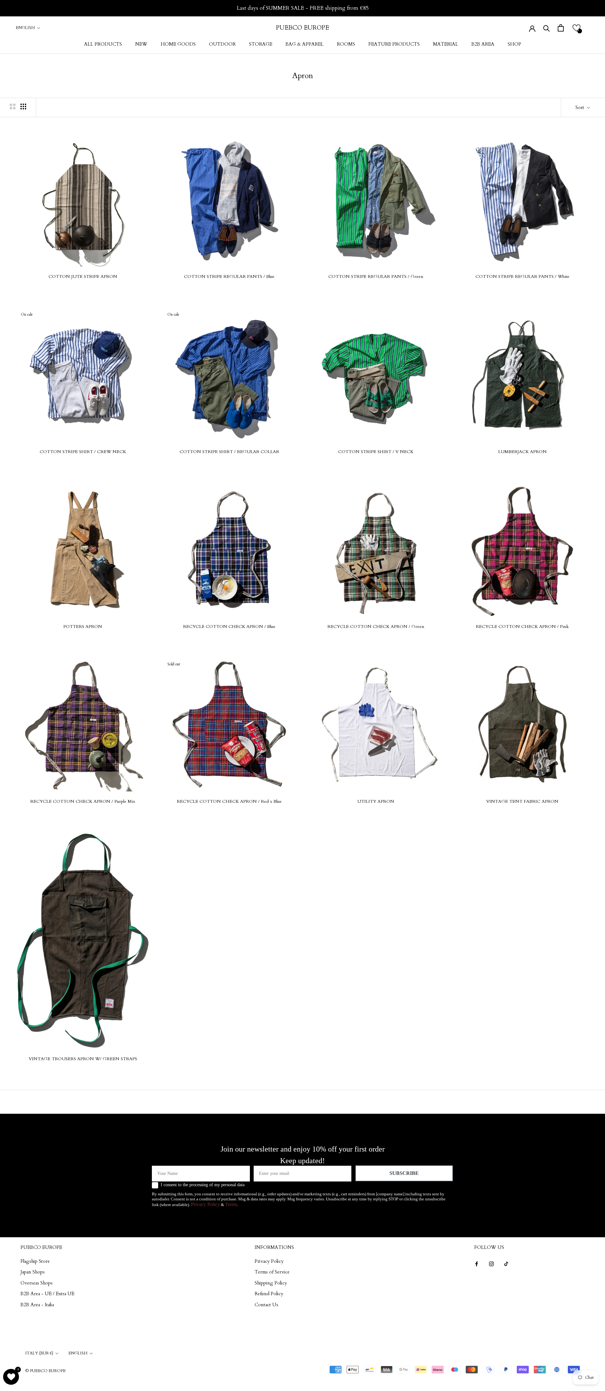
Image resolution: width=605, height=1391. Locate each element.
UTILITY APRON (375, 801)
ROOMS (346, 44)
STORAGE (260, 44)
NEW (141, 44)
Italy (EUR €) (39, 1353)
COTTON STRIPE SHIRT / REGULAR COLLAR (229, 452)
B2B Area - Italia (37, 1305)
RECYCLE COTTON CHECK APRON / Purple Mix (82, 801)
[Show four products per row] (23, 106)
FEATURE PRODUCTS (394, 44)
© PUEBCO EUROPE (45, 1371)
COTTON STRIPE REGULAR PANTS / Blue (229, 276)
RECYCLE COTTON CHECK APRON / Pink (522, 626)
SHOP (514, 44)
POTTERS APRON (82, 626)
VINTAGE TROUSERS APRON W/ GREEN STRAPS (83, 1059)
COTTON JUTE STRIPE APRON (83, 276)
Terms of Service (272, 1272)
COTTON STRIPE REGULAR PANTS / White (522, 276)
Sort (580, 107)
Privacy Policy (205, 1204)
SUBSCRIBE (404, 1173)
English (25, 28)
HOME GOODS (178, 44)
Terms (231, 1204)
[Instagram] (491, 1263)
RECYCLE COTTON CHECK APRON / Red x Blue (229, 801)
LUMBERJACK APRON (522, 452)
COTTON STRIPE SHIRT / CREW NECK (83, 452)
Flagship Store (35, 1261)
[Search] (546, 28)
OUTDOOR (222, 44)
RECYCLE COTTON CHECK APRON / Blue (229, 626)
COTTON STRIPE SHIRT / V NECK (375, 452)
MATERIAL (445, 44)
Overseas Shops (36, 1283)
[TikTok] (506, 1263)
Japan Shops (32, 1272)
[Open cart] (561, 28)
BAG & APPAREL (304, 44)
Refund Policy (269, 1293)
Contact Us (266, 1305)
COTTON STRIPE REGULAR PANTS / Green (375, 276)
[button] (576, 28)
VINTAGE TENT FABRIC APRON (522, 801)
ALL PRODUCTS (103, 44)
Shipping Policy (271, 1283)
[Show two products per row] (12, 106)
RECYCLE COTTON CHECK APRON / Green (375, 626)
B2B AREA (482, 44)
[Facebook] (476, 1263)
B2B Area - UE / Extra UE (47, 1293)
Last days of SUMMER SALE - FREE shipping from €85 (303, 8)
